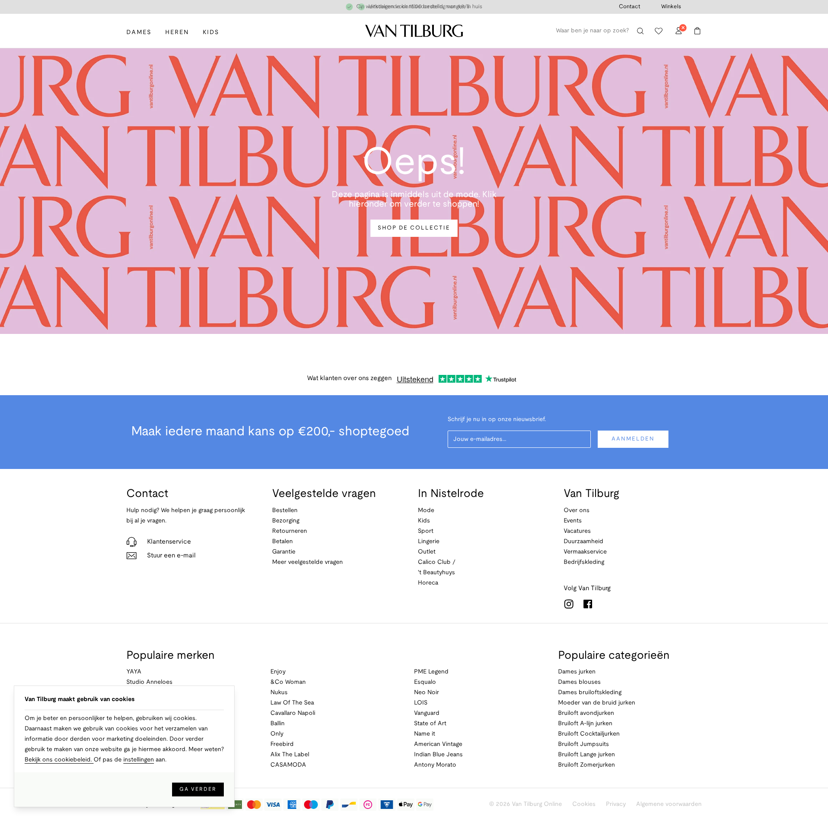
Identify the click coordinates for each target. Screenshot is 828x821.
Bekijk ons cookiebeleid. (59, 760)
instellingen (138, 760)
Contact (629, 6)
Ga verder (197, 789)
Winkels (671, 6)
